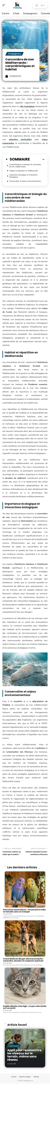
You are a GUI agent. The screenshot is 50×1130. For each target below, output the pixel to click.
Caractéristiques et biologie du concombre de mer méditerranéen (25, 165)
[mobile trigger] (4, 5)
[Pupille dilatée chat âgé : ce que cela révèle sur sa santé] (25, 986)
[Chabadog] (17, 5)
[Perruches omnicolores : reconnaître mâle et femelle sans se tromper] (25, 889)
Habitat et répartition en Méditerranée (23, 171)
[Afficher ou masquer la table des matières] (37, 159)
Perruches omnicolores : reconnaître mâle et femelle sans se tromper (24, 910)
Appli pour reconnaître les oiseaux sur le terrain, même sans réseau (24, 1055)
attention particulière (20, 139)
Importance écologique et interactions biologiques (23, 176)
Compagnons (14, 54)
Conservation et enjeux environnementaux (25, 181)
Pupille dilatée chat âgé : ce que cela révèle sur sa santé (24, 1007)
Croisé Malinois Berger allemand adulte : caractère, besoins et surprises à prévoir (23, 960)
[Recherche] (36, 5)
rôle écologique (27, 106)
